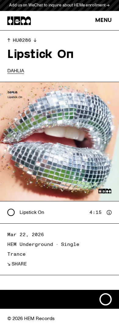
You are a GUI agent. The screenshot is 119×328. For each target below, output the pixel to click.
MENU (103, 20)
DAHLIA (15, 70)
